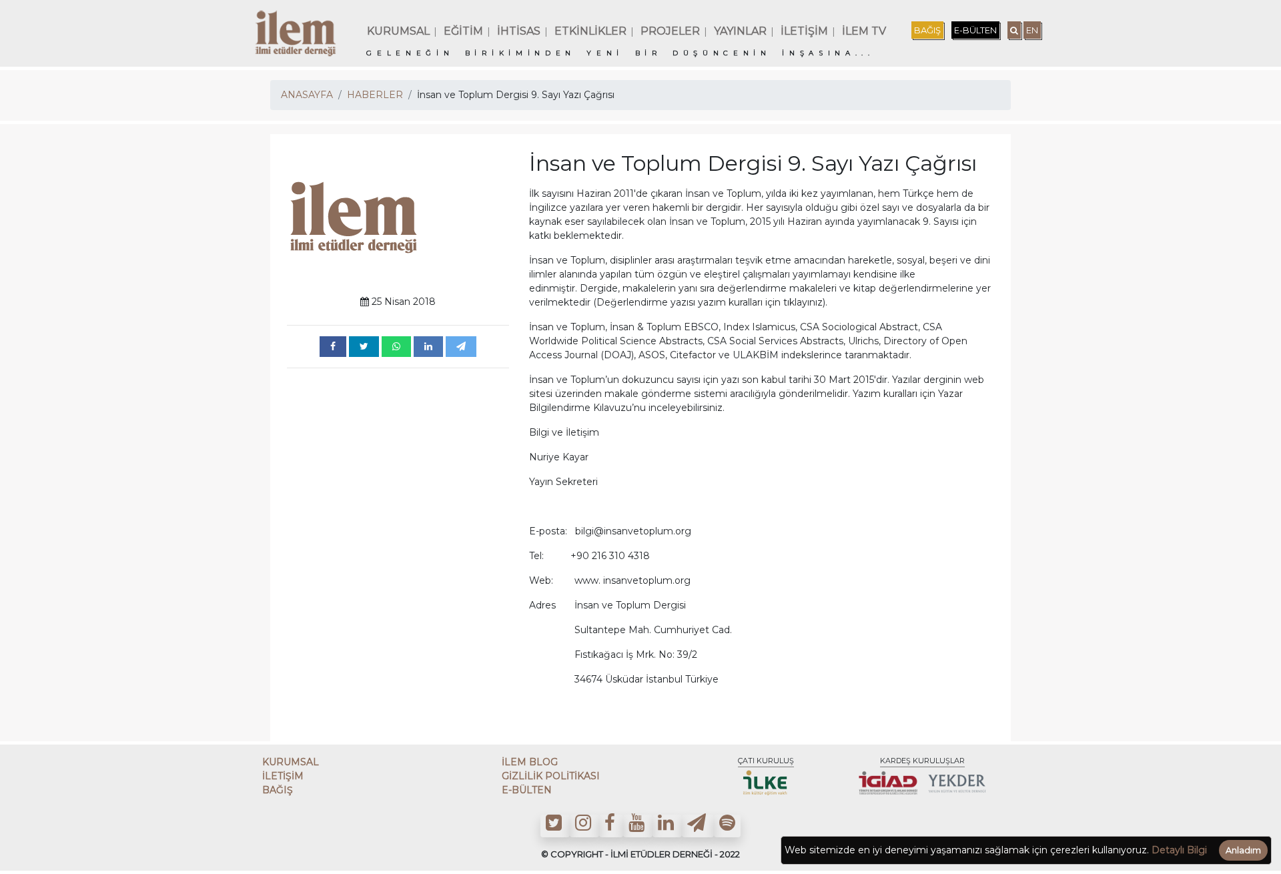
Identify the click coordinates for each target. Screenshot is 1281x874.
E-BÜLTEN (975, 30)
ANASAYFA (307, 95)
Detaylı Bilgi (1179, 850)
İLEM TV (864, 31)
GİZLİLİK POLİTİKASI (551, 776)
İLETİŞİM (804, 31)
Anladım (1243, 850)
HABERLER (375, 95)
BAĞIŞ (927, 30)
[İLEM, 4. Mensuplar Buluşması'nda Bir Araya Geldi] (333, 346)
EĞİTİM (463, 31)
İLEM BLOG (530, 762)
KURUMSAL (398, 31)
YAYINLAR (740, 31)
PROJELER (670, 31)
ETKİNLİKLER (590, 31)
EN (1032, 30)
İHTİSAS (518, 31)
